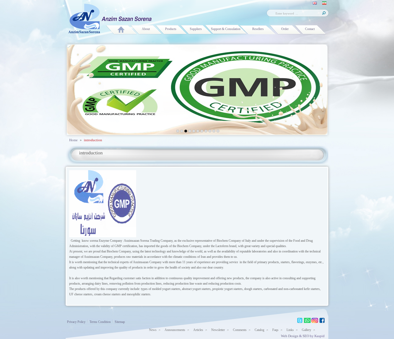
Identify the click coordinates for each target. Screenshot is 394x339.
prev (83, 89)
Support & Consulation (225, 29)
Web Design (289, 336)
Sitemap (120, 322)
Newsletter (218, 330)
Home (73, 140)
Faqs (275, 330)
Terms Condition (100, 322)
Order (285, 29)
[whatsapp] (307, 320)
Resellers (258, 29)
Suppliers (196, 29)
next (310, 89)
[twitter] (299, 320)
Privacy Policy (76, 322)
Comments (240, 330)
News (153, 330)
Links (290, 330)
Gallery (306, 330)
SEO (306, 336)
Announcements (175, 330)
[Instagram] (314, 320)
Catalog (259, 330)
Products (170, 29)
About (146, 29)
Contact (310, 29)
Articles (198, 330)
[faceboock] (322, 320)
